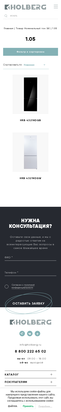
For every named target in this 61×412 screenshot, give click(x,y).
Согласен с (23, 286)
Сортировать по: (12, 64)
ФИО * (9, 257)
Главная (8, 28)
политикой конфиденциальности (23, 286)
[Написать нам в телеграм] (22, 333)
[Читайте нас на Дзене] (37, 333)
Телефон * (11, 272)
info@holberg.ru (30, 344)
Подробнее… (45, 406)
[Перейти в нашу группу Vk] (30, 333)
